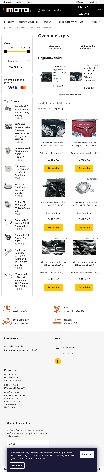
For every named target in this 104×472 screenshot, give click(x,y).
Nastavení (17, 465)
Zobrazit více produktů (68, 94)
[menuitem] (8, 21)
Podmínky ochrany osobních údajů (20, 350)
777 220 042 (68, 353)
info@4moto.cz (68, 347)
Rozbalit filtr (16, 66)
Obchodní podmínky (12, 2)
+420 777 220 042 (84, 10)
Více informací (38, 458)
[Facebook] (58, 361)
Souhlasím (87, 454)
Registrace (93, 2)
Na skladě (18, 61)
